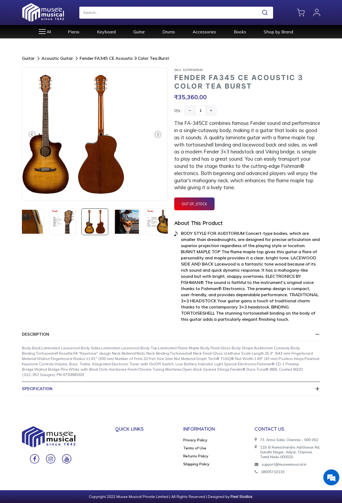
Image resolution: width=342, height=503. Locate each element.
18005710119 (272, 471)
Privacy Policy (195, 440)
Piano (73, 31)
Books (240, 31)
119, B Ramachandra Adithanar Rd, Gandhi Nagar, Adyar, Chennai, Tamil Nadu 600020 (290, 452)
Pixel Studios (241, 496)
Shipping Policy (196, 464)
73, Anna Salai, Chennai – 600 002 (289, 439)
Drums (168, 31)
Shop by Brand (278, 31)
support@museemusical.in (284, 464)
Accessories (204, 31)
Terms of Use (194, 448)
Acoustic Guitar (57, 58)
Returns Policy (195, 456)
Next (157, 134)
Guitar (139, 31)
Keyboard (106, 31)
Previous (32, 134)
